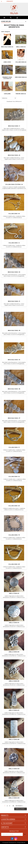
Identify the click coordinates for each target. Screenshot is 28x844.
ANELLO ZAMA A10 (14, 652)
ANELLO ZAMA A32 (14, 768)
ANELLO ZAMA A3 (14, 593)
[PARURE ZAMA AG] (21, 86)
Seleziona (9, 98)
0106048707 (10, 1)
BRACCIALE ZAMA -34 (14, 359)
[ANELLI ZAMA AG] (21, 39)
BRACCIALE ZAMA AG (7, 47)
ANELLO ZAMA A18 (14, 739)
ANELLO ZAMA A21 (14, 710)
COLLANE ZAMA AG (20, 62)
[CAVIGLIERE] (7, 86)
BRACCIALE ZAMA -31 (14, 301)
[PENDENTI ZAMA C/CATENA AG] (7, 70)
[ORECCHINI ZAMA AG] (21, 70)
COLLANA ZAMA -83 (14, 564)
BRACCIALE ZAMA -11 (14, 126)
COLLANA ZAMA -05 (14, 213)
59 (13, 805)
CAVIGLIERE (7, 93)
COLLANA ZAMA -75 (14, 535)
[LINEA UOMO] (7, 55)
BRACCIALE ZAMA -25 (14, 155)
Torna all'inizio (20, 809)
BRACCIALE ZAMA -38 (14, 389)
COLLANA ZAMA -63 (14, 505)
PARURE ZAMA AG (21, 93)
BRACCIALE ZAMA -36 (14, 330)
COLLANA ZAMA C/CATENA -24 (14, 184)
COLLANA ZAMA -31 (14, 447)
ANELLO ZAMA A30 (14, 798)
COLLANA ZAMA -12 (14, 243)
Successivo (19, 806)
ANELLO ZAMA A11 (14, 622)
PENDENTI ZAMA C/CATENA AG (7, 78)
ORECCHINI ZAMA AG (21, 77)
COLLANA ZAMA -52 (14, 476)
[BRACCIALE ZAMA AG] (7, 39)
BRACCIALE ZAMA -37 (14, 418)
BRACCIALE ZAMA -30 (14, 272)
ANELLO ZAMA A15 (14, 681)
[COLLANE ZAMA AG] (21, 55)
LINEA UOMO (7, 62)
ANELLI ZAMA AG (21, 47)
